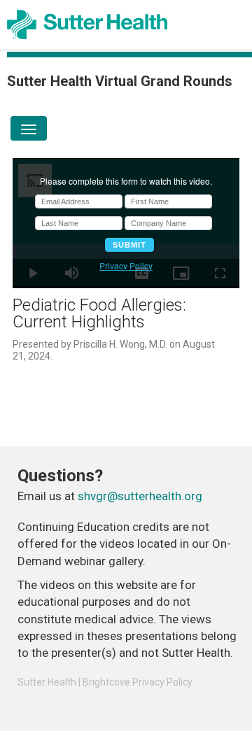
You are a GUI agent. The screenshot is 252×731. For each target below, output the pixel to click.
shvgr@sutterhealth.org (140, 496)
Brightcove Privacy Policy (137, 682)
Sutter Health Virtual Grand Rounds (119, 81)
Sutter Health (47, 682)
